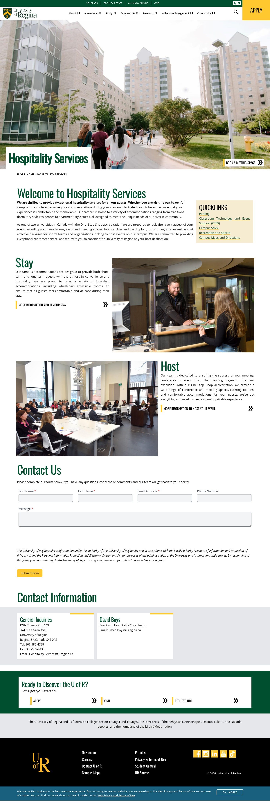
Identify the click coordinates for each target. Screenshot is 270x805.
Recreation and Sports (214, 233)
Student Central (145, 766)
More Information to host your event (189, 408)
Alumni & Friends (138, 3)
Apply (37, 700)
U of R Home (25, 174)
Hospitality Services (52, 174)
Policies (140, 752)
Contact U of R (92, 766)
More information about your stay (42, 304)
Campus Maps (91, 772)
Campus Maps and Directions (219, 238)
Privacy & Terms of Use (150, 759)
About (72, 13)
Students (92, 3)
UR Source (142, 772)
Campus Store (209, 228)
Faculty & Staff (113, 3)
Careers (87, 759)
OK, (230, 792)
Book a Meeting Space (240, 162)
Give (156, 3)
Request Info (183, 700)
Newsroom (89, 752)
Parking (204, 214)
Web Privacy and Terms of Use (116, 795)
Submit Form (30, 573)
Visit (107, 700)
